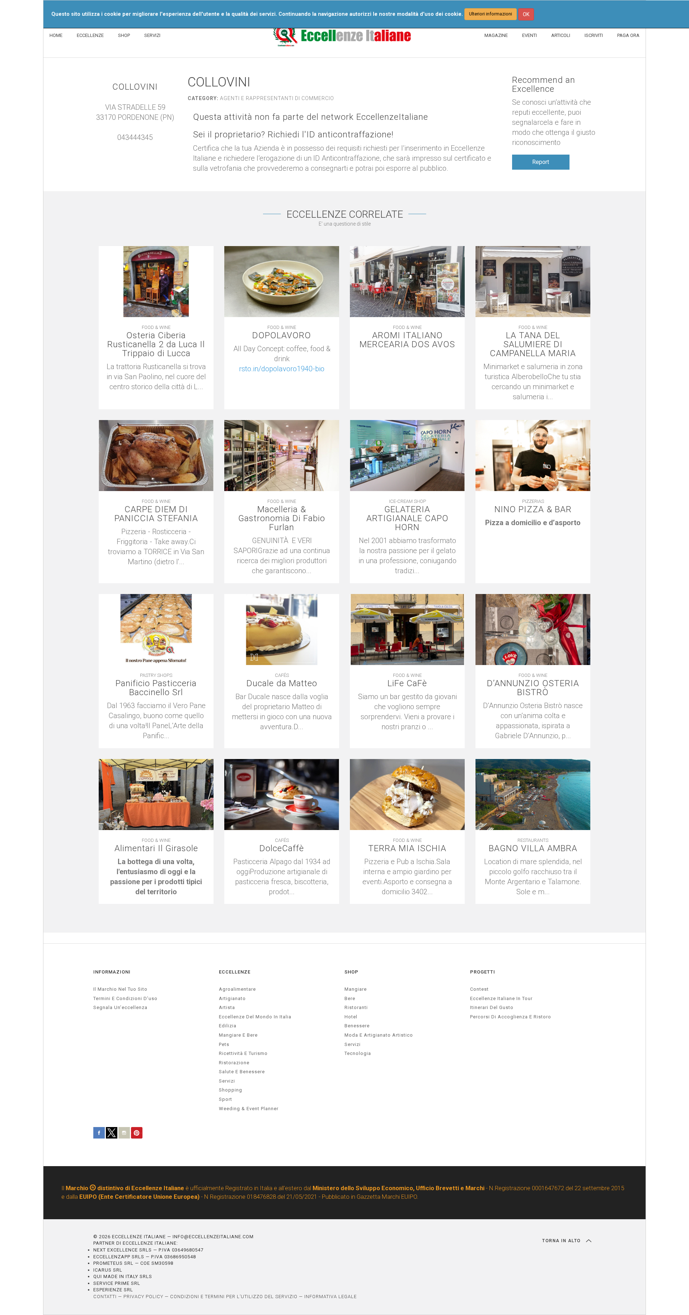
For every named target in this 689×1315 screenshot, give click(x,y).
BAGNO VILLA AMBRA (533, 848)
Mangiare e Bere (238, 1035)
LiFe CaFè (407, 683)
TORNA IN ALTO (562, 1240)
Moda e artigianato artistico (378, 1035)
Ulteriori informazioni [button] (490, 14)
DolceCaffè (281, 848)
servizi (227, 1081)
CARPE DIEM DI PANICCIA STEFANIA (156, 514)
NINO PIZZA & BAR (533, 509)
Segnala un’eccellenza (120, 1007)
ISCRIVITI (594, 35)
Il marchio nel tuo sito (120, 989)
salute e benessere (242, 1071)
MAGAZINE (496, 35)
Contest (479, 989)
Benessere (357, 1025)
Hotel (350, 1016)
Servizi (352, 1044)
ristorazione (234, 1062)
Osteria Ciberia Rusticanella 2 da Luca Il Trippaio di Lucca (156, 344)
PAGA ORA (628, 35)
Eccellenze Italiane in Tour (501, 998)
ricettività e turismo (243, 1053)
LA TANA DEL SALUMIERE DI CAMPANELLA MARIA (533, 344)
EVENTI (529, 35)
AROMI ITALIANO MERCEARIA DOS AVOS (407, 340)
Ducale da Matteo (282, 683)
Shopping (230, 1090)
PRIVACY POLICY (143, 1296)
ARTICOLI (560, 35)
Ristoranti (356, 1007)
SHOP (124, 35)
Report (540, 162)
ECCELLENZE (90, 35)
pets (224, 1044)
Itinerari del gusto (492, 1007)
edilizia (227, 1025)
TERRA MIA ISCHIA (407, 848)
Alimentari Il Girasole (156, 848)
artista (227, 1007)
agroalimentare (237, 989)
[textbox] (281, 359)
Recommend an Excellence (543, 85)
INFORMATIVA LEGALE (330, 1296)
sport (225, 1099)
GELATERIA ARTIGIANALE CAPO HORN (407, 518)
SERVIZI (152, 35)
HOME (56, 35)
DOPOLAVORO (281, 335)
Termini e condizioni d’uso (125, 998)
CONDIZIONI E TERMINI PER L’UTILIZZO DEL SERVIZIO (233, 1296)
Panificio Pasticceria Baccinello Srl (156, 688)
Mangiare (355, 989)
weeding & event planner (248, 1108)
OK (526, 14)
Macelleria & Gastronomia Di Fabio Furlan (281, 518)
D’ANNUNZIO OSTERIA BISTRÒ (533, 688)
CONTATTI (105, 1296)
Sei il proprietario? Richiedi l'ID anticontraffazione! (293, 134)
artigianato (232, 998)
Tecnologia (357, 1053)
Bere (349, 998)
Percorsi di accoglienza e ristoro (510, 1016)
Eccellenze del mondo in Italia (255, 1016)
